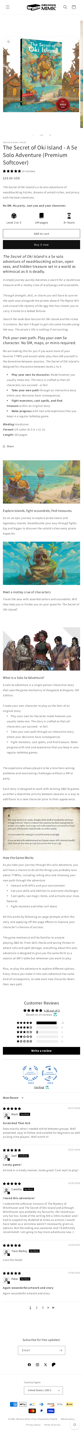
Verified (39, 1087)
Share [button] (10, 446)
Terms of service (52, 1424)
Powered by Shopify (48, 1418)
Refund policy (68, 1419)
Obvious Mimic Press (26, 1418)
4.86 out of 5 (52, 1010)
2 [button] (36, 1307)
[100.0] (30, 1073)
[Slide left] (33, 135)
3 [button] (43, 1307)
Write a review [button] (41, 1051)
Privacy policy (33, 1424)
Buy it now (41, 244)
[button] (7, 7)
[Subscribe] (61, 1350)
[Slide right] (50, 135)
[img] (12, 1108)
